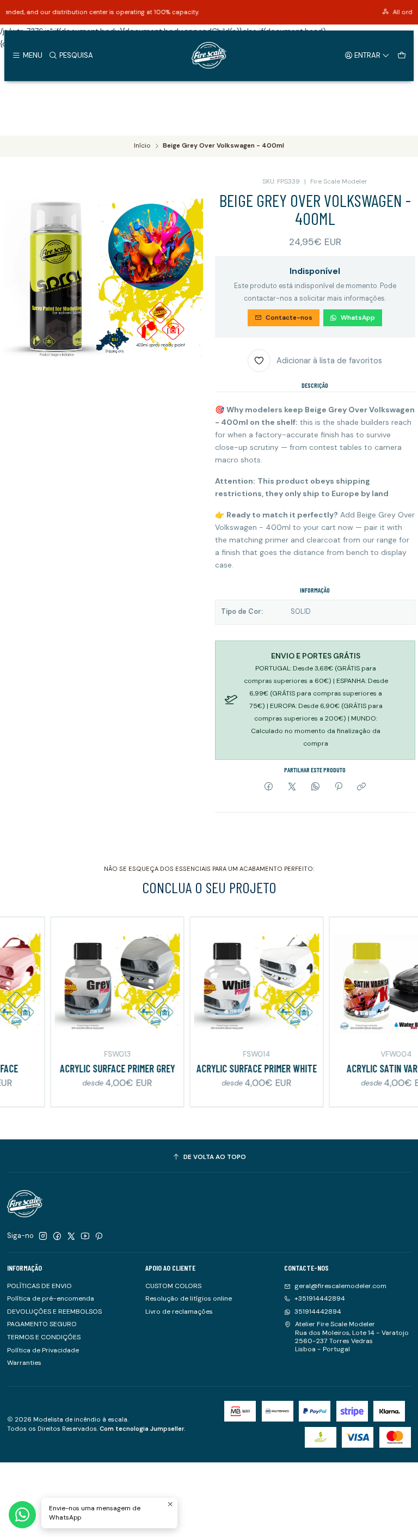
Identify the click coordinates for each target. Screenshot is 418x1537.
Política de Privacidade (43, 1350)
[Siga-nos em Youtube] (85, 1236)
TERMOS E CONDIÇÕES (44, 1337)
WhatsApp (358, 317)
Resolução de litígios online (188, 1298)
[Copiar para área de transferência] (362, 787)
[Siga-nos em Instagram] (43, 1236)
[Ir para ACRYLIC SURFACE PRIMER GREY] (95, 983)
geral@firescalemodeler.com (340, 1286)
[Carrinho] (401, 55)
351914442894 (317, 1311)
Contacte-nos (289, 317)
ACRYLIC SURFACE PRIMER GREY (96, 1068)
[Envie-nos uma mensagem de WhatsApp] (22, 1514)
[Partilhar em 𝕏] (292, 787)
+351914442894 (319, 1298)
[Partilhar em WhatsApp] (315, 787)
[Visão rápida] (150, 981)
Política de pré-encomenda (50, 1298)
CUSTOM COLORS (173, 1286)
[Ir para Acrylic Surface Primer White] (235, 983)
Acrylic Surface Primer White (235, 1068)
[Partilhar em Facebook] (269, 787)
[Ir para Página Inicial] (209, 55)
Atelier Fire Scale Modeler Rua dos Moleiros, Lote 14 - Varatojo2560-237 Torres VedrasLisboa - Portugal (352, 1336)
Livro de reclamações (179, 1311)
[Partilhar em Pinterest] (338, 787)
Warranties (24, 1362)
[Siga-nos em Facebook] (57, 1236)
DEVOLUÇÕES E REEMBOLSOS (54, 1311)
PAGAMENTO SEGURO (42, 1324)
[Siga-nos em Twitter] (71, 1236)
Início (142, 146)
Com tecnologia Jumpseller (142, 1428)
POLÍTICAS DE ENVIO (39, 1286)
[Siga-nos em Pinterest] (98, 1236)
